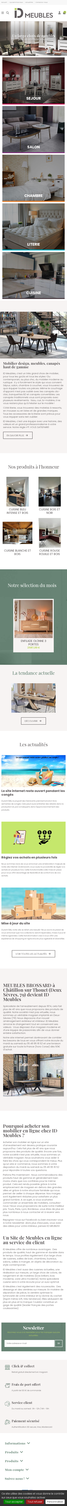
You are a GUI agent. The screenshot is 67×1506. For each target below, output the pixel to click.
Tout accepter (14, 1502)
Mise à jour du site (15, 923)
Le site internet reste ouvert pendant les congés (33, 793)
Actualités (29, 2)
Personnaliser (55, 1502)
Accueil (4, 2)
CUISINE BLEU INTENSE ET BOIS (17, 511)
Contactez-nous (42, 2)
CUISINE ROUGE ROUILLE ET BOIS (49, 552)
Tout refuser (35, 1502)
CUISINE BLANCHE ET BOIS (17, 552)
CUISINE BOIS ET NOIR (49, 511)
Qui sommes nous (16, 2)
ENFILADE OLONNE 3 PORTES (33, 642)
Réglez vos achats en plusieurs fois (29, 857)
